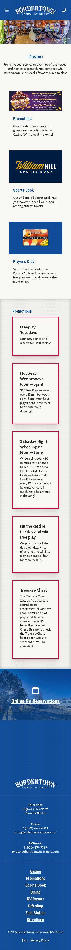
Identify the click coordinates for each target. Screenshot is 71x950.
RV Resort (35, 899)
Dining (36, 892)
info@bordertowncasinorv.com (35, 832)
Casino (35, 871)
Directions (35, 919)
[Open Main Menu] (7, 10)
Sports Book (35, 885)
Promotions (35, 878)
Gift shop (35, 905)
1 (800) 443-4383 (35, 828)
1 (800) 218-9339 (35, 847)
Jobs (25, 940)
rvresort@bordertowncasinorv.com (35, 852)
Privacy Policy (40, 940)
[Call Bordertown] (64, 10)
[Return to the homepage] (35, 10)
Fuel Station (35, 912)
